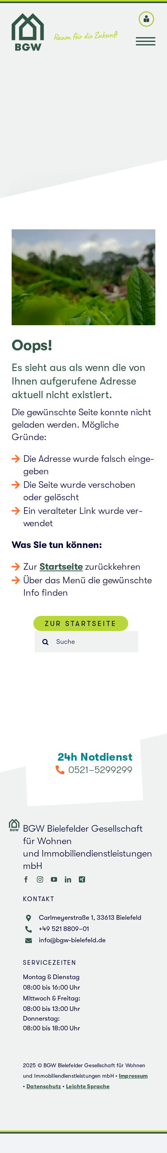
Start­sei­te (61, 566)
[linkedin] (68, 879)
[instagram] (40, 879)
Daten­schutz (43, 1086)
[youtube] (54, 879)
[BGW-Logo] (65, 17)
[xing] (82, 879)
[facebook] (26, 879)
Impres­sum (133, 1076)
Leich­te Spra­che (88, 1086)
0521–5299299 (100, 769)
